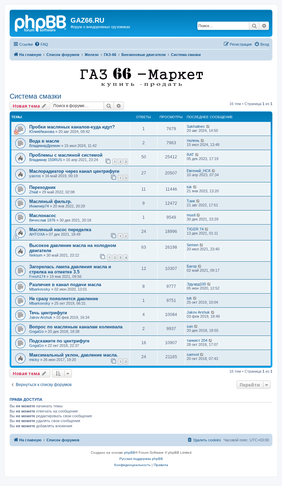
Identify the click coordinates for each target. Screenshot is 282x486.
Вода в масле (44, 141)
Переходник (42, 187)
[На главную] (40, 22)
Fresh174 (37, 276)
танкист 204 (197, 340)
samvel (193, 354)
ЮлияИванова (41, 131)
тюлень (193, 140)
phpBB (129, 452)
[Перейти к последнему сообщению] (208, 126)
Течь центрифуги (48, 312)
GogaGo (36, 331)
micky (34, 360)
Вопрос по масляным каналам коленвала (75, 326)
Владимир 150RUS (45, 160)
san (190, 326)
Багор (192, 266)
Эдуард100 (196, 284)
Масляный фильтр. (50, 201)
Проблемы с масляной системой (65, 155)
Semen (192, 245)
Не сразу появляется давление (63, 298)
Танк (191, 201)
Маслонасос (42, 215)
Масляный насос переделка (60, 229)
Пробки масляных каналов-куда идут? (72, 126)
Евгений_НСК (198, 171)
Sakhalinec (196, 126)
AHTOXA (37, 234)
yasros (35, 176)
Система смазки (35, 96)
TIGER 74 (195, 229)
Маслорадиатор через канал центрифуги (74, 171)
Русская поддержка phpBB (141, 459)
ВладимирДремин (44, 146)
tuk (189, 187)
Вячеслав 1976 (42, 220)
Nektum (35, 255)
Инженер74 (39, 206)
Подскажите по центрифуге (59, 340)
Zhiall (33, 192)
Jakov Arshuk (40, 317)
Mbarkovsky (39, 289)
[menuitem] (41, 44)
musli (191, 215)
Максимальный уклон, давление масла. (73, 355)
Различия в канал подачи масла (65, 284)
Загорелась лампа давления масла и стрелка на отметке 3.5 (70, 269)
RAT (190, 154)
